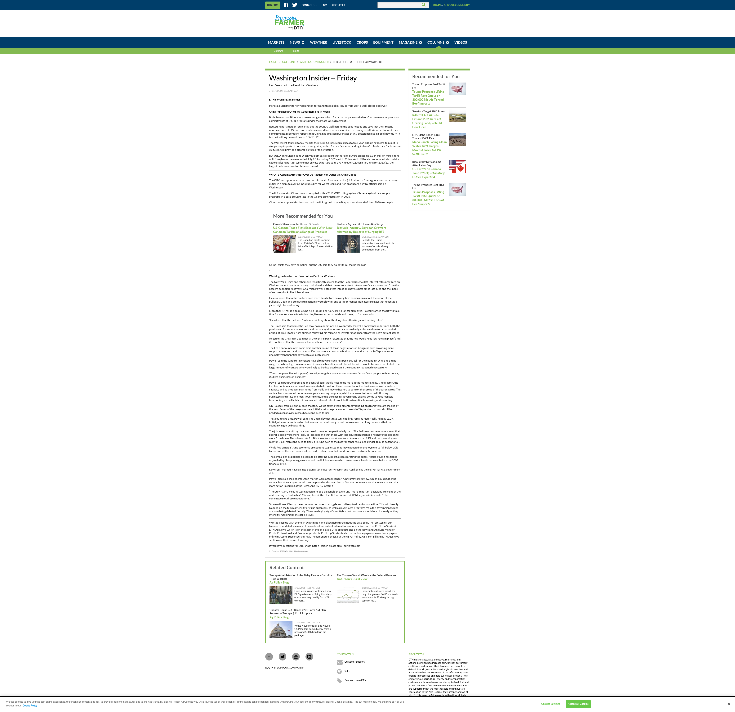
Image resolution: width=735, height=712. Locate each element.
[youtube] (296, 656)
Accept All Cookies (578, 704)
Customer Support (355, 661)
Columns (278, 51)
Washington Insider (314, 62)
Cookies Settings (550, 704)
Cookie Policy (30, 705)
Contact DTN (309, 5)
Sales (347, 671)
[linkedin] (309, 656)
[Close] (729, 704)
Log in (437, 5)
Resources (338, 5)
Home (273, 62)
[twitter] (282, 656)
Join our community (457, 5)
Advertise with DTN (355, 680)
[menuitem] (276, 42)
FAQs (324, 5)
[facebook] (269, 656)
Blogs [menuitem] (296, 51)
